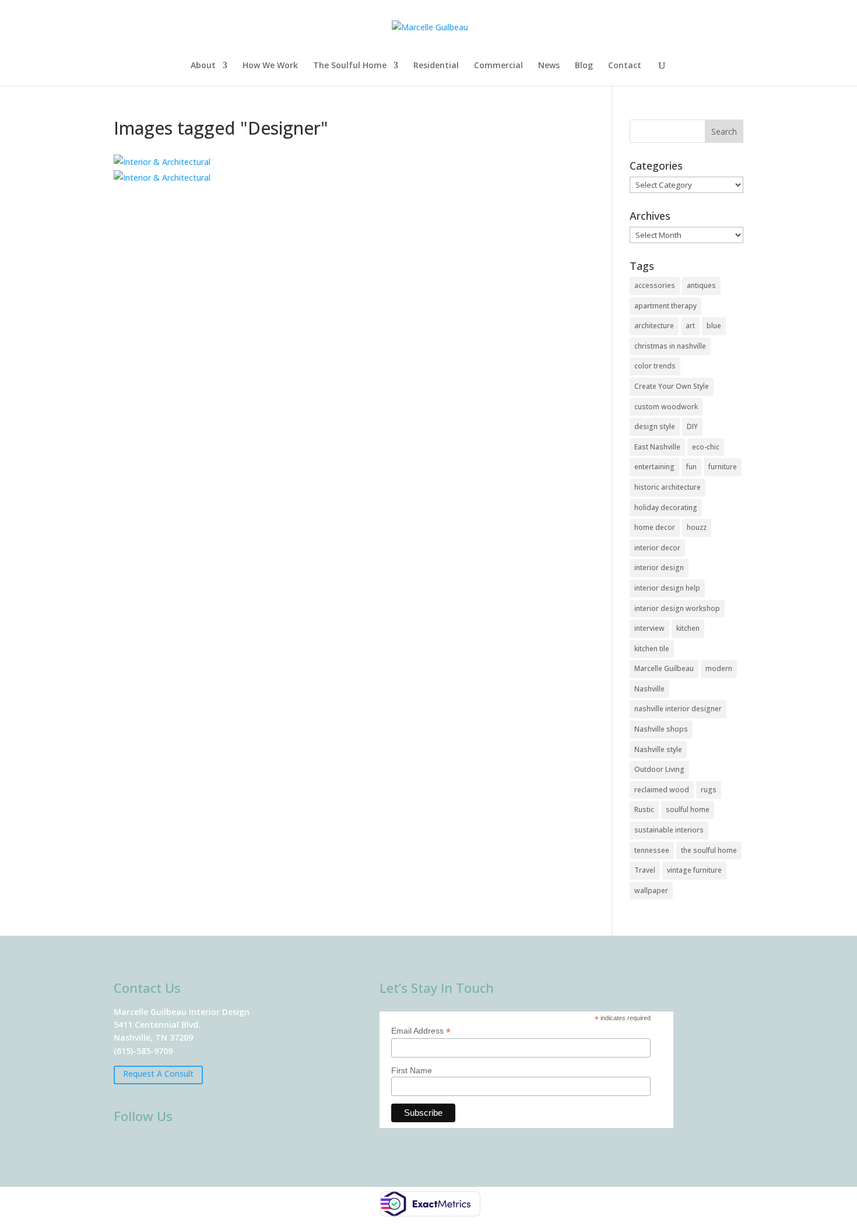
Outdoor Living (659, 769)
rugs (708, 790)
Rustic (644, 809)
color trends (655, 366)
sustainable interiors (669, 830)
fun (691, 467)
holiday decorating (665, 507)
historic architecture (667, 487)
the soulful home (709, 850)
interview (649, 628)
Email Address (421, 1031)
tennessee (651, 850)
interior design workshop (677, 608)
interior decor (657, 548)
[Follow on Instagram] (160, 1147)
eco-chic (705, 447)
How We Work (270, 66)
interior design (659, 567)
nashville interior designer (678, 709)
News (549, 66)
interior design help (667, 588)
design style (654, 426)
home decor (654, 527)
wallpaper (651, 890)
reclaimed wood (661, 790)
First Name (411, 1070)
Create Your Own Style (671, 386)
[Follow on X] (194, 1147)
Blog (584, 66)
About (203, 66)
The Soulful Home (350, 66)
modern (718, 668)
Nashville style (658, 749)
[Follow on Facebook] (126, 1147)
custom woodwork (666, 407)
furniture (722, 467)
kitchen (688, 628)
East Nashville (657, 447)
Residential (436, 66)
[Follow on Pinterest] (228, 1147)
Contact (624, 66)
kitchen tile (651, 649)
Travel (644, 870)
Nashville (649, 689)
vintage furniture (694, 870)
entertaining (654, 467)
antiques (701, 285)
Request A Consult (158, 1073)
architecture (654, 326)
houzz (697, 527)
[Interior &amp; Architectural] (162, 161)
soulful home (688, 809)
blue (714, 326)
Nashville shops (661, 729)
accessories (654, 285)
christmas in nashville (670, 346)
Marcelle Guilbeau (664, 668)
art (690, 326)
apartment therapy (665, 306)
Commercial (498, 66)
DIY (692, 426)
